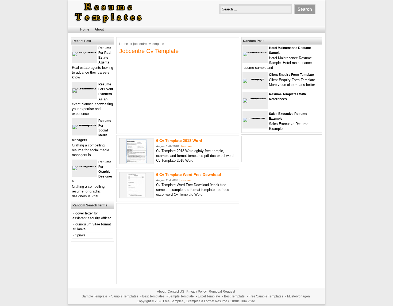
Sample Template (94, 296)
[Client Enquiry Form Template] (255, 79)
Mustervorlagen (298, 296)
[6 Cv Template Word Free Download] (136, 196)
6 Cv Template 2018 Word (179, 140)
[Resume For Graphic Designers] (84, 166)
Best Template (234, 296)
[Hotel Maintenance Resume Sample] (255, 52)
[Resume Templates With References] (255, 98)
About (99, 29)
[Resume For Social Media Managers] (84, 125)
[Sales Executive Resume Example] (255, 118)
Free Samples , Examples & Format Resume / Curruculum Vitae (209, 301)
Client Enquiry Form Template (291, 75)
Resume (186, 146)
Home (84, 29)
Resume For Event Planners (105, 89)
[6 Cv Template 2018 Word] (136, 162)
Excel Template (209, 296)
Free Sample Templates (266, 296)
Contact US (176, 291)
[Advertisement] (177, 93)
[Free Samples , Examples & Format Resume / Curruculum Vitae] (108, 23)
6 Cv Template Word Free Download (188, 174)
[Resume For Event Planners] (84, 88)
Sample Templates (124, 296)
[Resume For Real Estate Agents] (84, 52)
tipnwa (80, 235)
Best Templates (153, 296)
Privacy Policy (196, 291)
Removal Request (222, 291)
